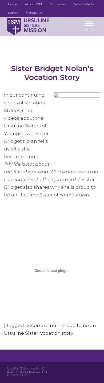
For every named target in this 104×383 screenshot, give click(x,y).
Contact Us (34, 13)
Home (12, 4)
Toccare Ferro (20, 375)
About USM (33, 4)
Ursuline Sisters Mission (24, 368)
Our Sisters (58, 4)
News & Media (84, 4)
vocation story (56, 333)
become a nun (42, 325)
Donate (13, 13)
